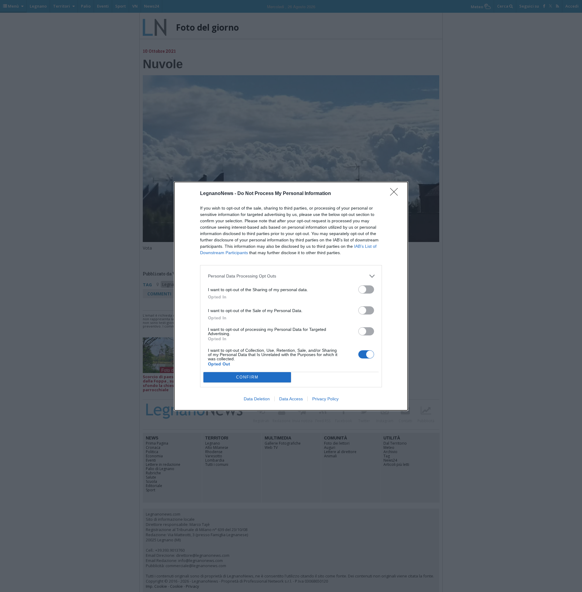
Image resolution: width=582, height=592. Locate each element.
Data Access (291, 398)
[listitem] (291, 276)
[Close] (396, 194)
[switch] (366, 289)
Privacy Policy (325, 398)
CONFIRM (247, 377)
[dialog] (291, 296)
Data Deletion (257, 398)
